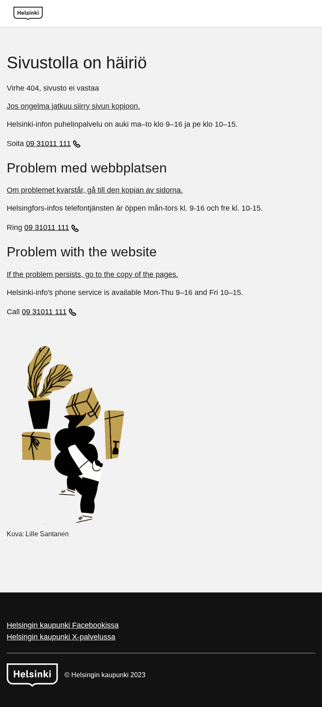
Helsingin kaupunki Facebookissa (63, 625)
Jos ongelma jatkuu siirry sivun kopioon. (73, 106)
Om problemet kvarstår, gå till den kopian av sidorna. (95, 190)
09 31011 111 (48, 143)
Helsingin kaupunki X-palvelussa (61, 637)
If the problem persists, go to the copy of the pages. (92, 274)
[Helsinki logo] (28, 13)
